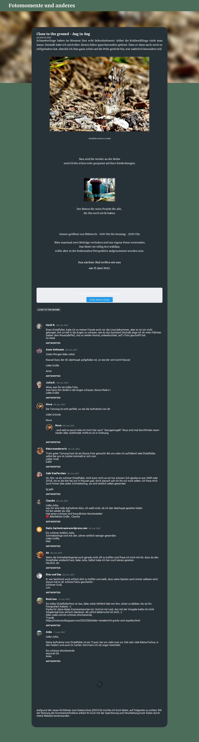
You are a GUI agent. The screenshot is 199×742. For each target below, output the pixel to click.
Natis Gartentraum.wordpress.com (66, 528)
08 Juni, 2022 (62, 325)
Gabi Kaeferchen (56, 473)
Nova (49, 404)
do (47, 552)
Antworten (53, 343)
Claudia (50, 500)
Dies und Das (53, 574)
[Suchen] (79, 5)
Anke (49, 632)
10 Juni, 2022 (64, 599)
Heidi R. (50, 325)
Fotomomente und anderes (42, 5)
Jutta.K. (50, 382)
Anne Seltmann (55, 349)
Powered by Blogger (101, 737)
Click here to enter (100, 299)
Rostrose (51, 599)
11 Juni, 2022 (59, 632)
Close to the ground (49, 310)
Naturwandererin (56, 448)
